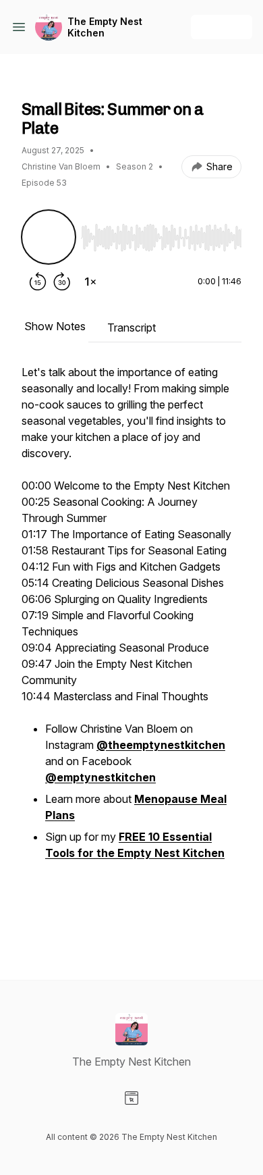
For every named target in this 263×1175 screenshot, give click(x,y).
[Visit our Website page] (131, 1098)
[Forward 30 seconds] (62, 281)
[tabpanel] (131, 650)
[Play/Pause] (49, 237)
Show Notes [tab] (55, 326)
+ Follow (221, 26)
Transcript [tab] (131, 327)
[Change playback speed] (90, 281)
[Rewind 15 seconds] (37, 281)
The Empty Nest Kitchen (104, 27)
